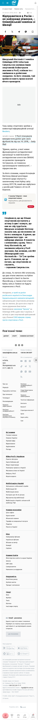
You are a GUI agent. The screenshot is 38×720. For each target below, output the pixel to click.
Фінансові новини (12, 518)
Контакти (23, 403)
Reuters (6, 131)
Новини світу (18, 9)
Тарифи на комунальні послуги (17, 521)
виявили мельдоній (26, 298)
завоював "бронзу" (22, 309)
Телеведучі (6, 398)
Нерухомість (11, 577)
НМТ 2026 (9, 564)
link (21, 361)
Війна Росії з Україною (15, 457)
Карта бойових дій (12, 462)
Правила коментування (25, 395)
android (9, 648)
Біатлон (8, 603)
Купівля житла (11, 582)
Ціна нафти (10, 513)
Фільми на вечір (11, 542)
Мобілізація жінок (12, 492)
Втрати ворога (11, 476)
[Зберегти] (32, 31)
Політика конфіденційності (8, 410)
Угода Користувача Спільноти (27, 391)
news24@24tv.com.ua (10, 353)
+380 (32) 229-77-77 (15, 685)
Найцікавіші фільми (13, 537)
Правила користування (7, 405)
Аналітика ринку (11, 579)
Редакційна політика (9, 391)
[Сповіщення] (35, 3)
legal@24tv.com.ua (27, 687)
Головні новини (11, 435)
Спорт (8, 592)
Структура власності (27, 410)
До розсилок (13, 634)
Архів (22, 414)
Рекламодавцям (8, 401)
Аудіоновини (10, 446)
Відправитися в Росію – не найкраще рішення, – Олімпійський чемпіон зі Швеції (30, 9)
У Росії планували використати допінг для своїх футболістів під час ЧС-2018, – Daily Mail (18, 140)
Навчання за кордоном (14, 569)
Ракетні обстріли (12, 459)
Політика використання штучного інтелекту (9, 416)
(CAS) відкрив (19, 317)
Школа (8, 561)
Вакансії (23, 407)
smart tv (9, 653)
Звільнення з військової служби (17, 486)
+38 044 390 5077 (26, 353)
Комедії (8, 545)
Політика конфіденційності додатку (26, 385)
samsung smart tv (23, 653)
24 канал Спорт (7, 9)
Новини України (11, 438)
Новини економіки (13, 510)
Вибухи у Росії (11, 473)
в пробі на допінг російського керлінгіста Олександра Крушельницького (17, 295)
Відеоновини (10, 444)
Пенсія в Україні (11, 527)
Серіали (9, 548)
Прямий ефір (10, 441)
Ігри (22, 420)
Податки (9, 524)
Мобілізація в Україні (15, 483)
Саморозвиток (11, 567)
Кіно (8, 534)
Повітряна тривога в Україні (16, 468)
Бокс (7, 595)
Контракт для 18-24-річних (15, 495)
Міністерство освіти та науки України (19, 558)
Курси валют (10, 515)
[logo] (13, 2)
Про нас (5, 384)
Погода (8, 449)
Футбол (8, 598)
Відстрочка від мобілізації (15, 498)
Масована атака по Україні (15, 471)
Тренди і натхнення (13, 585)
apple (23, 648)
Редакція (5, 387)
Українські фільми (12, 540)
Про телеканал (7, 394)
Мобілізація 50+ (11, 489)
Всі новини (10, 432)
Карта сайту (24, 417)
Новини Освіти (12, 555)
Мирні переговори (12, 465)
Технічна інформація (27, 400)
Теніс (8, 601)
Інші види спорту (12, 606)
